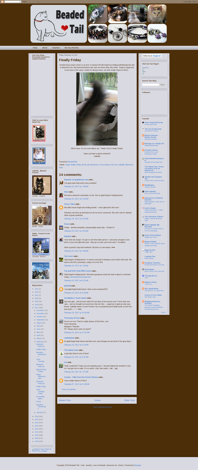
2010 (37, 435)
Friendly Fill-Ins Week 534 (153, 162)
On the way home (151, 124)
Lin (65, 362)
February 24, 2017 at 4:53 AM (76, 231)
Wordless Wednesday (41, 354)
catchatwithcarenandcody (80, 277)
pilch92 (67, 286)
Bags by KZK (150, 250)
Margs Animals (150, 242)
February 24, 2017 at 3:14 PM (76, 345)
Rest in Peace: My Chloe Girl (154, 271)
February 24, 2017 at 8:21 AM (76, 280)
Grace (67, 224)
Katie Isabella (150, 191)
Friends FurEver (151, 150)
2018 (37, 304)
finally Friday (76, 165)
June (39, 329)
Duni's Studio (150, 208)
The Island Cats (71, 350)
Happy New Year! (151, 237)
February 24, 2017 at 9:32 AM (76, 293)
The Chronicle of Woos (154, 217)
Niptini (144, 71)
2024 (37, 289)
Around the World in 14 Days (154, 265)
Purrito (38, 401)
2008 (37, 441)
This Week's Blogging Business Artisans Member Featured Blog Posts (154, 307)
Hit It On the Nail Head (152, 193)
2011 (37, 432)
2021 (37, 295)
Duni (66, 192)
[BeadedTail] (143, 70)
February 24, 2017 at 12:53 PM (76, 332)
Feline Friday (149, 258)
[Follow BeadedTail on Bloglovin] (152, 57)
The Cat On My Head (153, 129)
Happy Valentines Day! (40, 376)
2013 (37, 426)
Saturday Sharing (151, 139)
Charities (56, 48)
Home (35, 48)
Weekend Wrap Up (40, 345)
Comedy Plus (150, 256)
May (38, 332)
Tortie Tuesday (40, 360)
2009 (37, 438)
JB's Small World (151, 289)
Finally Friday (41, 349)
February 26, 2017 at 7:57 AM (76, 372)
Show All (163, 312)
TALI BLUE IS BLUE (151, 131)
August (39, 323)
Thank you (148, 284)
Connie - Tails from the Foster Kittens (81, 377)
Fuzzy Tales (69, 204)
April (38, 335)
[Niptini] (143, 74)
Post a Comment (69, 389)
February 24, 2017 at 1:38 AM (76, 186)
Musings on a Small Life (154, 144)
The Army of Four (72, 318)
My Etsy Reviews (72, 48)
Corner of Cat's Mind (153, 295)
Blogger (138, 465)
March (39, 338)
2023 (37, 292)
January (40, 412)
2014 (37, 423)
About (44, 48)
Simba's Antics (151, 282)
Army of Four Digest (153, 235)
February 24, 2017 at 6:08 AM (76, 251)
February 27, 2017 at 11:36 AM (76, 384)
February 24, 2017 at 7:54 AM (76, 266)
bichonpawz (149, 269)
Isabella (121, 165)
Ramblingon (149, 185)
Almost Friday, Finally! (41, 370)
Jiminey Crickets (150, 187)
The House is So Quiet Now (154, 290)
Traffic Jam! (149, 252)
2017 (37, 308)
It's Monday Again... (40, 397)
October (40, 316)
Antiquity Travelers (152, 263)
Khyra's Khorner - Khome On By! (152, 136)
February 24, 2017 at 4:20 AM (76, 199)
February (40, 342)
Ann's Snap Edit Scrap (154, 122)
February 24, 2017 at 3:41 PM (76, 357)
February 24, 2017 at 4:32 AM (76, 219)
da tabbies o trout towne (75, 298)
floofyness (94, 165)
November (41, 313)
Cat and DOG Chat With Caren (77, 271)
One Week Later (150, 297)
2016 (37, 416)
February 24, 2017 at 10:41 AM (76, 313)
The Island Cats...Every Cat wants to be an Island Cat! (154, 168)
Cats (146, 278)
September (41, 320)
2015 (37, 419)
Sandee (67, 236)
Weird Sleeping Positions (153, 172)
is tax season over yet (108, 165)
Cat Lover (68, 256)
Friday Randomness (151, 145)
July (38, 326)
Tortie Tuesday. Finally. (40, 391)
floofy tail (85, 165)
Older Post (129, 400)
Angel (67, 165)
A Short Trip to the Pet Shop (154, 180)
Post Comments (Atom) (102, 407)
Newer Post (65, 400)
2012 (37, 429)
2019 (37, 301)
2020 (37, 298)
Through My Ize (151, 276)
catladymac (69, 338)
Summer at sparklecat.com (76, 180)
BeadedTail (145, 67)
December (41, 310)
